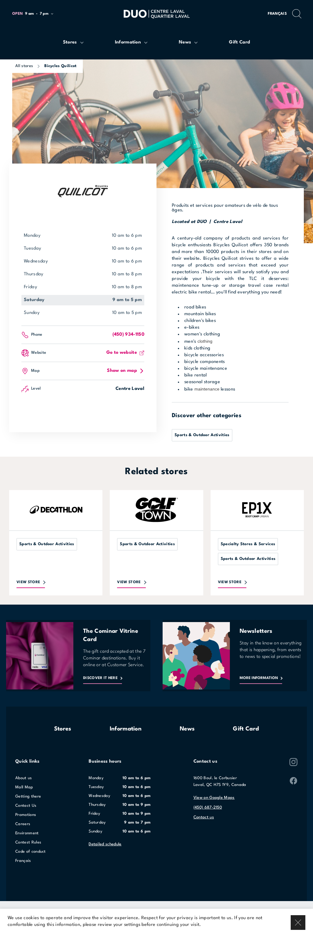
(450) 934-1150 (128, 334)
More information (259, 678)
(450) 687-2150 (207, 808)
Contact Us (25, 806)
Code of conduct (30, 852)
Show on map (122, 370)
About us (23, 778)
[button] (35, 14)
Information (126, 729)
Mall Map (24, 787)
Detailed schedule (105, 844)
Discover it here (100, 678)
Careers (22, 824)
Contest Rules (28, 842)
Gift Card (246, 729)
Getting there (28, 796)
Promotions (25, 815)
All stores (24, 66)
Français (277, 14)
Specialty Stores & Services (248, 544)
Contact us (203, 817)
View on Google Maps (214, 798)
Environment (27, 833)
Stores (63, 729)
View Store (28, 582)
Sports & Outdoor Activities (202, 435)
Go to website (121, 352)
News (187, 729)
